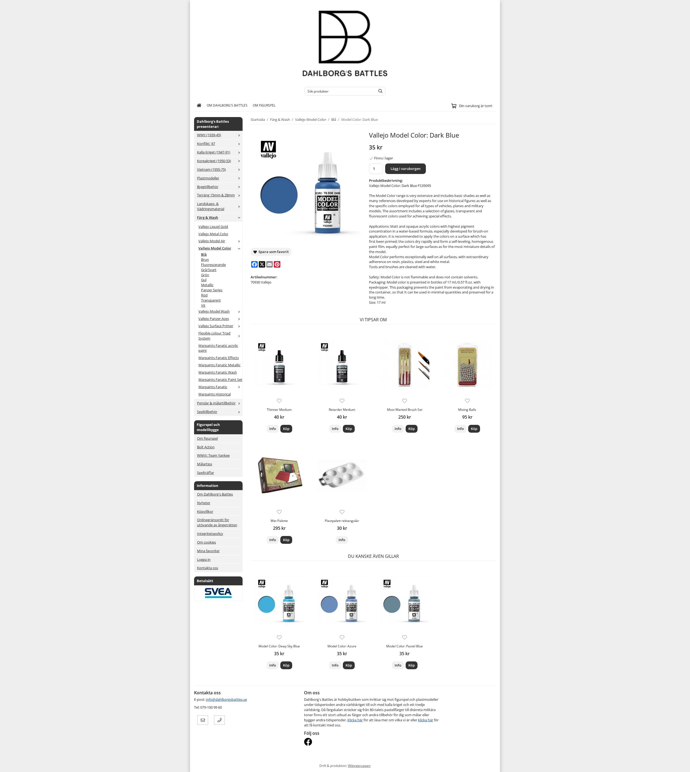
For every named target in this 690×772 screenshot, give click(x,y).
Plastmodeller (208, 178)
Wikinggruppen (359, 765)
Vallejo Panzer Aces (213, 318)
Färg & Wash (207, 217)
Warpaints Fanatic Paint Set (220, 379)
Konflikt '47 (206, 143)
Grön (205, 274)
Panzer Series (211, 290)
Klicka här (355, 720)
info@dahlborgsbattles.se (226, 699)
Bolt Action (206, 447)
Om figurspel (264, 105)
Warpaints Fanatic (212, 386)
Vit (203, 305)
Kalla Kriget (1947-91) (213, 152)
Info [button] (272, 428)
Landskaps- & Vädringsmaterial (210, 206)
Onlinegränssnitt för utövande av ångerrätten (217, 522)
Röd (204, 295)
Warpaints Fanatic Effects (218, 357)
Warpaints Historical (214, 394)
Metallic (207, 284)
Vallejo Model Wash (214, 311)
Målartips (204, 464)
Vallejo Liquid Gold (213, 226)
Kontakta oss (207, 567)
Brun (205, 259)
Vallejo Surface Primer (215, 325)
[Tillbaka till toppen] (492, 764)
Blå (204, 254)
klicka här (425, 720)
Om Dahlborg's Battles (227, 105)
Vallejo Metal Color (213, 233)
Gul (203, 279)
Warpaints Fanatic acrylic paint (218, 348)
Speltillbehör (207, 411)
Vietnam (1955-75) (211, 169)
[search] (379, 91)
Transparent (211, 300)
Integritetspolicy (210, 533)
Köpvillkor (205, 511)
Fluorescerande (213, 264)
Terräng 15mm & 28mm (216, 195)
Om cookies (206, 542)
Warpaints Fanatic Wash (217, 372)
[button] (286, 429)
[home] (199, 105)
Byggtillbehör (207, 186)
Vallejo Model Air (211, 240)
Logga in (204, 559)
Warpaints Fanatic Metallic (219, 365)
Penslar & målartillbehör (216, 403)
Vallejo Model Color (214, 248)
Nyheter (203, 502)
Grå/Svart (208, 269)
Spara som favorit (273, 251)
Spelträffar (205, 472)
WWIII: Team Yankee (213, 455)
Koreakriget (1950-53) (214, 160)
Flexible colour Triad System (214, 336)
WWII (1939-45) (209, 134)
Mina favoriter (208, 550)
